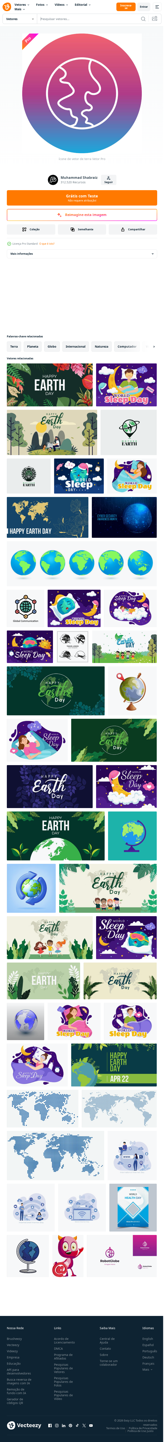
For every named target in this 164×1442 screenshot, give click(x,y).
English (144, 1339)
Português (146, 1351)
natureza (101, 346)
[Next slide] (147, 346)
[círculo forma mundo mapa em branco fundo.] (42, 1108)
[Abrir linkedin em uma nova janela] (63, 1425)
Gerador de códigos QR (15, 1401)
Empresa (13, 1357)
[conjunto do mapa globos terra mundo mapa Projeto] (82, 563)
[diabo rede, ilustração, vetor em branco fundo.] (67, 1256)
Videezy (12, 1351)
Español (145, 1345)
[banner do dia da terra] (50, 384)
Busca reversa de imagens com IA (19, 1381)
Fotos (40, 5)
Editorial (81, 5)
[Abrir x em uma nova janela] (84, 1425)
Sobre (102, 1355)
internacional (75, 346)
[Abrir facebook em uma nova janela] (50, 1425)
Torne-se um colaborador (107, 1363)
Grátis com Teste (82, 197)
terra (14, 346)
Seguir (108, 182)
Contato (103, 1348)
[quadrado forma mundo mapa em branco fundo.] (55, 1155)
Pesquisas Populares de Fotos (62, 1381)
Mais (18, 9)
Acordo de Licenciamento (63, 1340)
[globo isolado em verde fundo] (132, 835)
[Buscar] (143, 18)
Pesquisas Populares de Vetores (62, 1368)
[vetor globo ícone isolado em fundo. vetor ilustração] (28, 1256)
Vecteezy (13, 1345)
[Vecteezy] (7, 7)
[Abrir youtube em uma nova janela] (91, 1425)
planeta (32, 346)
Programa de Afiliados (62, 1356)
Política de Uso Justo (137, 1431)
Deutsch (145, 1357)
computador (127, 346)
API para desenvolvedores (19, 1371)
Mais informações (21, 254)
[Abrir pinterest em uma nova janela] (70, 1425)
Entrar (144, 7)
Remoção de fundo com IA (16, 1391)
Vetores (20, 5)
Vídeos (59, 5)
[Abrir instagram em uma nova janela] (57, 1425)
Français (145, 1363)
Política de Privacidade (140, 1428)
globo (52, 346)
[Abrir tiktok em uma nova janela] (77, 1425)
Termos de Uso (112, 1428)
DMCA (57, 1348)
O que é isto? (46, 243)
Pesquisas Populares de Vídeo (62, 1395)
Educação (13, 1363)
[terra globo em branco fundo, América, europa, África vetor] (25, 1021)
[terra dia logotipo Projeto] (129, 432)
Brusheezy (14, 1339)
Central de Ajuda (105, 1340)
